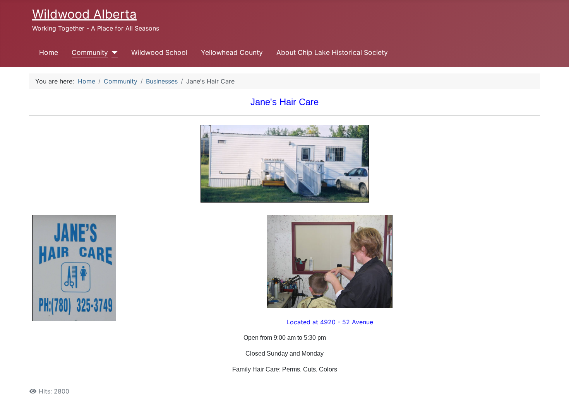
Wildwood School (159, 52)
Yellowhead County (232, 52)
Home (48, 52)
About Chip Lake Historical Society (332, 52)
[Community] (113, 53)
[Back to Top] (555, 388)
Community (90, 52)
